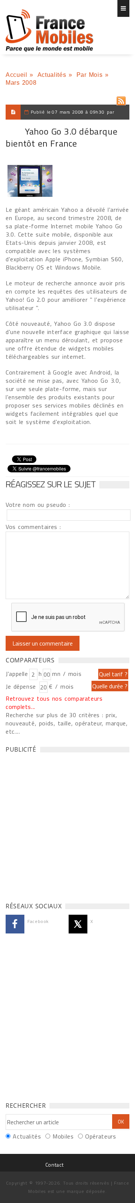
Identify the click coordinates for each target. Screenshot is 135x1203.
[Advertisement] (67, 825)
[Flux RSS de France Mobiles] (121, 99)
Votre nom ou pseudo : (38, 504)
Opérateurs (100, 1136)
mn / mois (66, 674)
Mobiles (63, 1136)
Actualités (52, 75)
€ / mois (61, 686)
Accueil (16, 75)
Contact (54, 1165)
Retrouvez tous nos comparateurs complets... (54, 702)
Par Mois (89, 75)
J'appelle (17, 674)
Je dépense (22, 686)
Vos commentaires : (33, 527)
